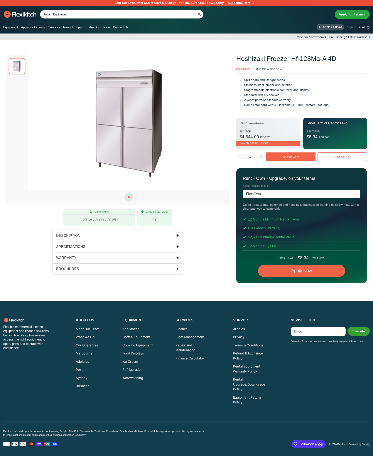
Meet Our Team (99, 27)
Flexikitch (342, 444)
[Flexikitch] (20, 14)
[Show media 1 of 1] (17, 66)
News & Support (74, 27)
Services (54, 27)
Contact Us (120, 27)
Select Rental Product (255, 185)
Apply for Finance (352, 14)
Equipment (10, 27)
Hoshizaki (243, 68)
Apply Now (301, 270)
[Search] (199, 14)
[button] (364, 27)
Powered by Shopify (359, 444)
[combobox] (121, 14)
